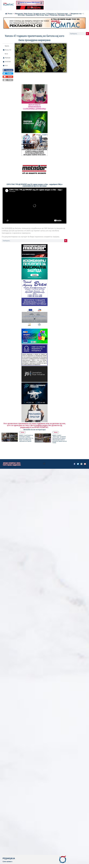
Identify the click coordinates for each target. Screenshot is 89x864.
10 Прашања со (51, 13)
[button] (8, 70)
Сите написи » (8, 861)
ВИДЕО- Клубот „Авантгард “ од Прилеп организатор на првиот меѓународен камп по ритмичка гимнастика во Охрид (26, 439)
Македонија (19, 13)
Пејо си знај (40, 15)
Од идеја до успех (39, 13)
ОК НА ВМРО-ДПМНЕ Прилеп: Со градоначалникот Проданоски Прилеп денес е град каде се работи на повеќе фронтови (59, 439)
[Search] (65, 240)
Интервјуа (61, 15)
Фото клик (21, 15)
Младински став (76, 13)
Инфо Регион (28, 13)
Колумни (69, 15)
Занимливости (30, 15)
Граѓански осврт (62, 13)
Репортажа (53, 15)
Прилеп (7, 46)
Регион (10, 13)
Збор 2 (47, 15)
